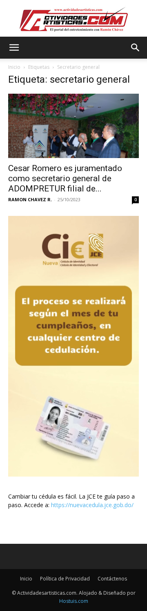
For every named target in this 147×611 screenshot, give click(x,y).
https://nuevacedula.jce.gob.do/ (92, 505)
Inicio (14, 67)
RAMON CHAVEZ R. (30, 199)
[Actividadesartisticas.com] (73, 19)
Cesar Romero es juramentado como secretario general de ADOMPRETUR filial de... (65, 178)
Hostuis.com (73, 601)
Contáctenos (112, 578)
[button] (14, 48)
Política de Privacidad (65, 578)
